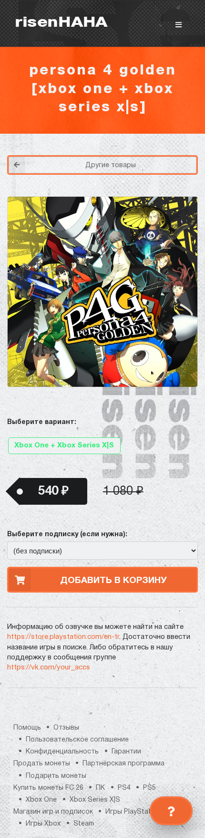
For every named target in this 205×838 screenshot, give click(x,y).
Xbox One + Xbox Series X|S (64, 445)
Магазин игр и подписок (53, 812)
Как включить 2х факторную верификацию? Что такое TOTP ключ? (154, 162)
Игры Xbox (43, 824)
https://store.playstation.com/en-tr (63, 637)
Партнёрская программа (123, 764)
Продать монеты (41, 764)
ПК (100, 788)
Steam (83, 824)
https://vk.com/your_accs (48, 667)
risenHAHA (61, 23)
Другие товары (110, 165)
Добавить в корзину (113, 580)
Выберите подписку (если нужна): (67, 534)
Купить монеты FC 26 (48, 788)
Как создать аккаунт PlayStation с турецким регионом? (154, 157)
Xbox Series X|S (95, 800)
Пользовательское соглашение (77, 740)
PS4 (124, 788)
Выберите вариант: (41, 422)
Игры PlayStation (133, 812)
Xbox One (41, 800)
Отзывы (66, 728)
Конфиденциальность (62, 752)
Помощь (27, 728)
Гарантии (126, 752)
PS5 (149, 788)
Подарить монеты (56, 776)
